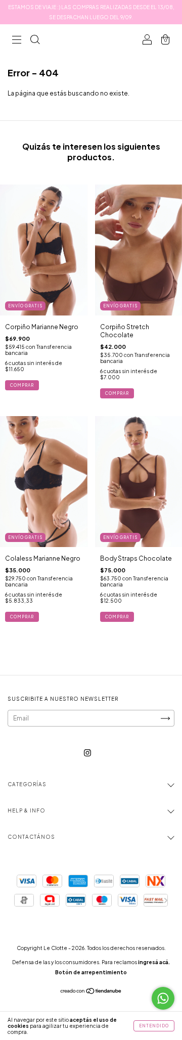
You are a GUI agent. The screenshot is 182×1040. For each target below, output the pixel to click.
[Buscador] (35, 40)
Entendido (154, 1025)
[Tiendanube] (91, 992)
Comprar (22, 385)
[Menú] (17, 40)
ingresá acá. (154, 962)
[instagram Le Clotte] (87, 753)
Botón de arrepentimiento (91, 972)
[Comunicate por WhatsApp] (163, 998)
